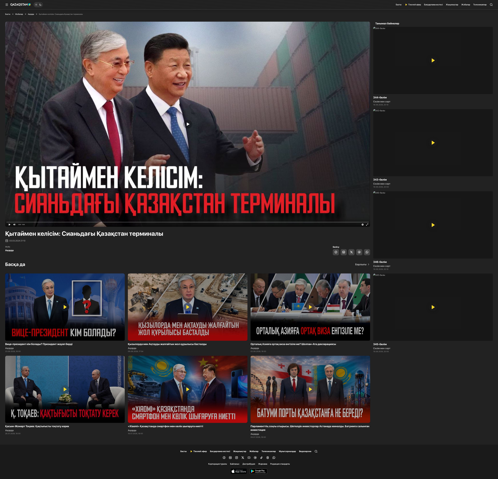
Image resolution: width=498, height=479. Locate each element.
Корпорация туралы (217, 464)
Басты (399, 4)
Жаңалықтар (452, 4)
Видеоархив (305, 451)
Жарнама (262, 464)
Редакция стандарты (280, 464)
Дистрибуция (249, 464)
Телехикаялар (480, 4)
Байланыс (234, 464)
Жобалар (465, 4)
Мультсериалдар (287, 451)
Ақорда (31, 14)
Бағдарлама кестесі (433, 4)
